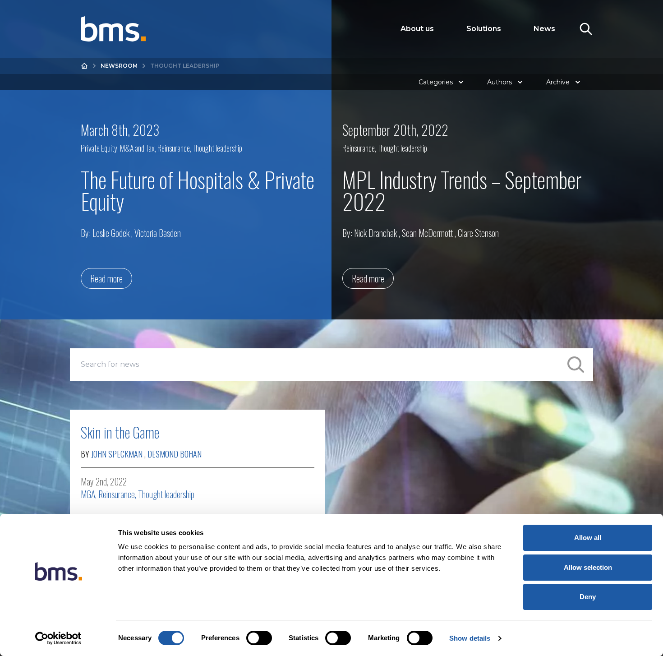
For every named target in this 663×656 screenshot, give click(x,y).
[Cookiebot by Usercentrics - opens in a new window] (58, 638)
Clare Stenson (478, 233)
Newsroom (119, 65)
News (544, 28)
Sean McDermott (427, 233)
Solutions (483, 28)
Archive (558, 82)
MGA (88, 494)
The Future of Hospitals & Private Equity (197, 190)
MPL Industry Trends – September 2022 (461, 190)
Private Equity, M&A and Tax (118, 148)
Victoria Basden (157, 233)
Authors (499, 82)
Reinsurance (173, 148)
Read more (106, 278)
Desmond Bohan (174, 454)
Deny (588, 597)
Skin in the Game (120, 432)
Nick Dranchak (375, 233)
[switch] (259, 638)
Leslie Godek (110, 233)
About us (417, 28)
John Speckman (117, 454)
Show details (469, 638)
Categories (436, 82)
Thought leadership (217, 148)
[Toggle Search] (586, 29)
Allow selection (588, 567)
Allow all (587, 537)
